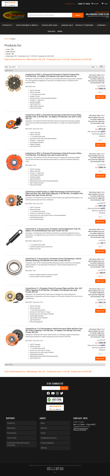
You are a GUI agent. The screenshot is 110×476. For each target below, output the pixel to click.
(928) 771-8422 (78, 422)
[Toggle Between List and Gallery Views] (102, 66)
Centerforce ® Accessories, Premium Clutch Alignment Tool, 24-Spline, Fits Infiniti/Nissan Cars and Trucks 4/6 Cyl (53, 230)
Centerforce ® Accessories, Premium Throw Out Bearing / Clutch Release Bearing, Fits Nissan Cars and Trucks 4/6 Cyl (53, 259)
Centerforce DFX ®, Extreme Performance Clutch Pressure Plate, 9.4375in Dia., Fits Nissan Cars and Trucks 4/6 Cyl (53, 154)
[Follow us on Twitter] (61, 394)
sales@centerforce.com (81, 426)
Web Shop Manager (75, 465)
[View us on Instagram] (57, 394)
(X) (5, 49)
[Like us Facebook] (48, 394)
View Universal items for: (48, 59)
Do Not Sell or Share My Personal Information (18, 444)
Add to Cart (100, 97)
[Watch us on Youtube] (53, 394)
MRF (55, 472)
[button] (56, 15)
